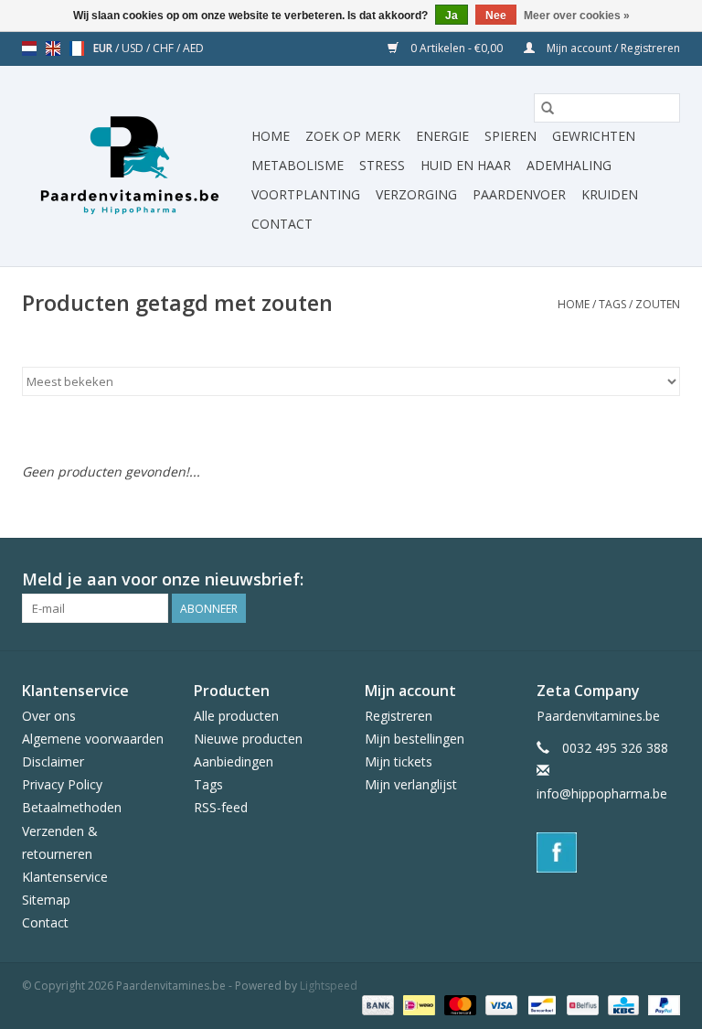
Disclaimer (53, 761)
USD (134, 48)
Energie (442, 136)
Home (270, 136)
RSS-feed (221, 807)
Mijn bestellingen (414, 738)
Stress (382, 165)
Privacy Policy (62, 784)
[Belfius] (580, 1004)
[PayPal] (661, 1004)
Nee (495, 15)
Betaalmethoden (72, 807)
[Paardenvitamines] (134, 166)
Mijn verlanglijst (411, 784)
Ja (451, 15)
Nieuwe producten (248, 738)
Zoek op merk (352, 136)
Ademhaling (569, 165)
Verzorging (416, 194)
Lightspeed (328, 985)
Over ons (49, 715)
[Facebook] (609, 852)
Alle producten (236, 715)
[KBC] (621, 1004)
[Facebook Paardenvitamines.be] (665, 580)
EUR (104, 48)
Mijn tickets (398, 761)
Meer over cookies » (577, 15)
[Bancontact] (540, 1004)
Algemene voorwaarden (93, 738)
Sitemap (46, 899)
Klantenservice (65, 876)
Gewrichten (593, 136)
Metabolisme (297, 165)
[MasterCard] (458, 1004)
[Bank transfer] (376, 1004)
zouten (657, 304)
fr (76, 48)
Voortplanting (305, 194)
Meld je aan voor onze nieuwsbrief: (162, 579)
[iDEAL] (417, 1004)
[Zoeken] (547, 108)
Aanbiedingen (233, 761)
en (53, 48)
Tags (612, 304)
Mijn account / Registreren (612, 48)
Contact (282, 223)
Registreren (398, 715)
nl (29, 48)
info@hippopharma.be (602, 793)
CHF (164, 48)
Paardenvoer (519, 194)
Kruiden (609, 194)
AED (193, 48)
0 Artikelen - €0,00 (456, 48)
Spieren (510, 136)
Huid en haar (465, 165)
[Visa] (499, 1004)
